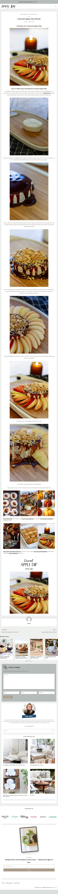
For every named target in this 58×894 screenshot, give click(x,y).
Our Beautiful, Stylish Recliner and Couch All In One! (14, 765)
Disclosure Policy (9, 883)
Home (3, 883)
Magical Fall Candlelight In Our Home (9, 631)
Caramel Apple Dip (13, 553)
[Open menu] (56, 6)
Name (5, 692)
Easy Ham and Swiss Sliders (40, 551)
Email (23, 692)
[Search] (53, 730)
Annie (26, 21)
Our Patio (32, 795)
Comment (6, 675)
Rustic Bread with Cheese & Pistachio (12, 551)
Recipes (29, 16)
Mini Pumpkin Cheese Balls (46, 518)
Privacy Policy (16, 883)
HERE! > (28, 2)
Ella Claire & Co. (47, 93)
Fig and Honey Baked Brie (27, 518)
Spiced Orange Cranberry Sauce (49, 631)
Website (41, 692)
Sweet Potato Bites (7, 518)
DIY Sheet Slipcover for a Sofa (36, 765)
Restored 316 (54, 887)
